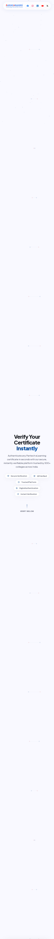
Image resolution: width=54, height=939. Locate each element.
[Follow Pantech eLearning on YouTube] (42, 6)
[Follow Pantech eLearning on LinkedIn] (38, 6)
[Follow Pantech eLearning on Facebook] (28, 6)
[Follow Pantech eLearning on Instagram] (33, 6)
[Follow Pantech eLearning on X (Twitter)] (47, 6)
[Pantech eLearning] (14, 6)
